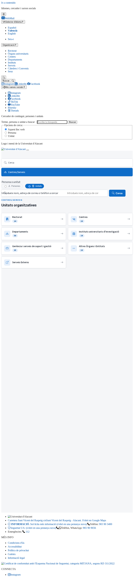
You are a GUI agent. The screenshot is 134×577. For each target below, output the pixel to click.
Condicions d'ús (16, 542)
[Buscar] (3, 77)
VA (12, 22)
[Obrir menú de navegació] (27, 150)
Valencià (12, 30)
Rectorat (12, 50)
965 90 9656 (89, 527)
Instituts (12, 62)
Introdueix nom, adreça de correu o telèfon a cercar (29, 193)
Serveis (11, 65)
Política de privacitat (18, 550)
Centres (12, 56)
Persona (12, 132)
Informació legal (16, 558)
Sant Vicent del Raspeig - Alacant (57, 520)
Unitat (11, 136)
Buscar (72, 122)
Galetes (12, 554)
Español (12, 27)
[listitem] (33, 219)
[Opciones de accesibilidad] (3, 14)
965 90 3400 (105, 524)
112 (27, 531)
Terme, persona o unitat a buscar (18, 122)
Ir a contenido (8, 2)
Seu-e (11, 39)
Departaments (15, 59)
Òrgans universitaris (18, 53)
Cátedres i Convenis (18, 68)
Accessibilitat (15, 546)
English (12, 33)
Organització (9, 45)
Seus (10, 71)
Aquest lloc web (16, 129)
